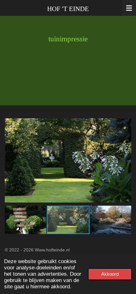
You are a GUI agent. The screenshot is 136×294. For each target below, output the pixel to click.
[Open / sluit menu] (129, 8)
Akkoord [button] (110, 274)
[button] (126, 122)
